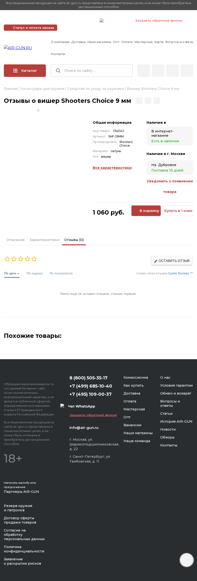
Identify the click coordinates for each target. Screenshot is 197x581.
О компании (60, 42)
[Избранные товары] (172, 70)
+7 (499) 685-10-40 (26, 20)
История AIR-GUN (176, 421)
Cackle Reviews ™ (180, 273)
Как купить (133, 385)
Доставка (78, 42)
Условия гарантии (176, 385)
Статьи (166, 413)
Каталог (29, 70)
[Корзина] (187, 70)
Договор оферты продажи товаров (20, 520)
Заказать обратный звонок (158, 20)
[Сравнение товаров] (158, 70)
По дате (10, 273)
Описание (15, 240)
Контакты (58, 54)
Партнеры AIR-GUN (21, 491)
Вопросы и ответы (179, 42)
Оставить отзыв (174, 260)
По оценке (35, 273)
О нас (165, 377)
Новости (168, 429)
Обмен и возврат (175, 393)
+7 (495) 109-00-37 (74, 20)
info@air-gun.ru (83, 427)
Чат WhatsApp (117, 21)
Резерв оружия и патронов (18, 508)
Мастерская (144, 42)
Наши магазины (99, 42)
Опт (116, 42)
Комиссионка (135, 377)
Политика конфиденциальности (24, 549)
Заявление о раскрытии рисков (22, 561)
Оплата (127, 42)
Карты (159, 42)
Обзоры (167, 437)
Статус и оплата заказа (33, 28)
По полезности (61, 273)
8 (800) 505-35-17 (88, 378)
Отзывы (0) (74, 240)
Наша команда (136, 441)
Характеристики (44, 240)
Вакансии (132, 425)
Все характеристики (112, 168)
